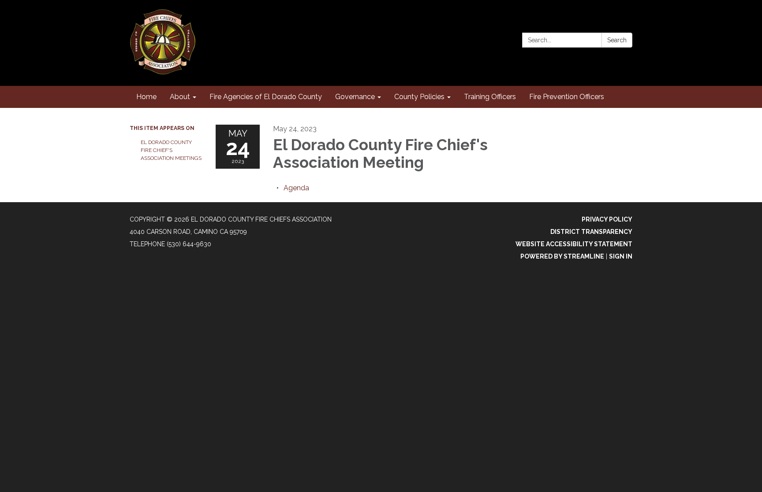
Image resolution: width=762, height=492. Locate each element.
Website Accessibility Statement (573, 244)
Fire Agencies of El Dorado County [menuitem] (265, 96)
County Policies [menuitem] (419, 96)
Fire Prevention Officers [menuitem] (566, 96)
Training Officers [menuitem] (490, 96)
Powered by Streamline (562, 256)
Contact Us (612, 22)
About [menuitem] (180, 96)
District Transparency (591, 231)
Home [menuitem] (146, 96)
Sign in (620, 256)
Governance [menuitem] (355, 96)
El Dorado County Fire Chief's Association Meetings (171, 150)
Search (617, 40)
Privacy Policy (607, 219)
